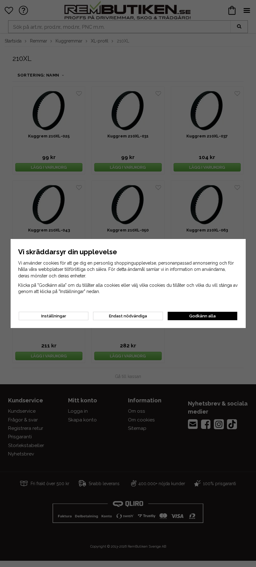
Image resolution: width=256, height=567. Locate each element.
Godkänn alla (202, 316)
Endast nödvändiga (128, 316)
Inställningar (53, 316)
